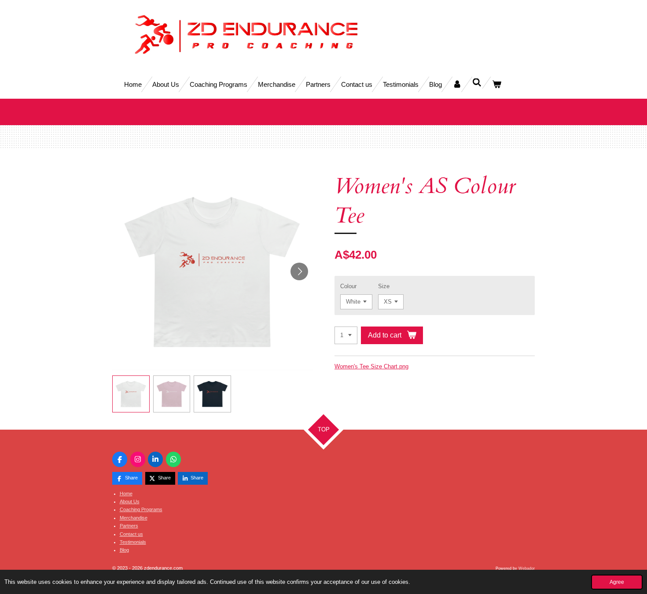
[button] (131, 394)
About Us (130, 501)
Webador (526, 568)
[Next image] (299, 271)
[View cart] (497, 84)
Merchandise (133, 517)
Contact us (131, 534)
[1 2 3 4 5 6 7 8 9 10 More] (346, 336)
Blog (124, 550)
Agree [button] (617, 582)
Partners (129, 525)
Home (126, 493)
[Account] (457, 84)
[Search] (477, 83)
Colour (348, 286)
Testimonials (133, 542)
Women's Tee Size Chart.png (371, 366)
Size (384, 286)
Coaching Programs (141, 509)
